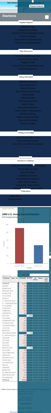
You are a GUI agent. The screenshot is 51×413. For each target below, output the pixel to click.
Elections (9, 16)
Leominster (7, 323)
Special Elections (28, 88)
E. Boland (23, 278)
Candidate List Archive (27, 176)
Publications (25, 191)
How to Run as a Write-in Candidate (28, 144)
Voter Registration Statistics (27, 179)
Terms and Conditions (17, 412)
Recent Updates (26, 158)
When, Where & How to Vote (28, 92)
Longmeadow (8, 325)
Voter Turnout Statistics (28, 182)
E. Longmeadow (9, 303)
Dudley (5, 298)
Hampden (6, 310)
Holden (5, 315)
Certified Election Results (22, 166)
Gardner (6, 308)
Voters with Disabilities (27, 120)
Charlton (7, 293)
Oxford (6, 340)
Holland (6, 318)
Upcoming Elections (27, 85)
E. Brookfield (9, 301)
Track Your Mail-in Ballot (28, 59)
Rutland (6, 350)
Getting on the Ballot (26, 133)
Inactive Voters (28, 104)
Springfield (8, 357)
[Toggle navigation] (47, 17)
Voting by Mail (28, 95)
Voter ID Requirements (27, 101)
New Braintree (9, 333)
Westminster (8, 375)
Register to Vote (28, 27)
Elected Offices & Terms (28, 169)
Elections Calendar (28, 36)
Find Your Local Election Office (28, 43)
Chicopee (6, 296)
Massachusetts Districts (28, 108)
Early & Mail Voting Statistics (28, 185)
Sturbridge (7, 362)
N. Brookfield (9, 335)
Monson (6, 330)
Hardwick (6, 313)
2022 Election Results (28, 82)
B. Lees (29, 278)
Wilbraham (7, 377)
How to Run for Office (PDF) (28, 138)
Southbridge (8, 352)
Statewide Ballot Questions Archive (28, 188)
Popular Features (26, 22)
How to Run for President (27, 141)
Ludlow (5, 328)
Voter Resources (26, 51)
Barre (5, 286)
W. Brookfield (9, 372)
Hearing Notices (15, 199)
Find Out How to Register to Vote (28, 40)
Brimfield (7, 288)
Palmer (5, 343)
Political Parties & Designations (28, 111)
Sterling (6, 360)
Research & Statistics (25, 161)
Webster (6, 370)
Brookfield (7, 291)
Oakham (5, 338)
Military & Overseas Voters (28, 117)
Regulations (15, 196)
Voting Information (26, 77)
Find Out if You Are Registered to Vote (28, 33)
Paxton (5, 345)
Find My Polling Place (28, 30)
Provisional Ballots (28, 124)
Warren (6, 367)
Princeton (7, 348)
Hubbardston (8, 320)
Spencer (6, 355)
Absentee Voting (28, 98)
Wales (5, 365)
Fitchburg (7, 305)
